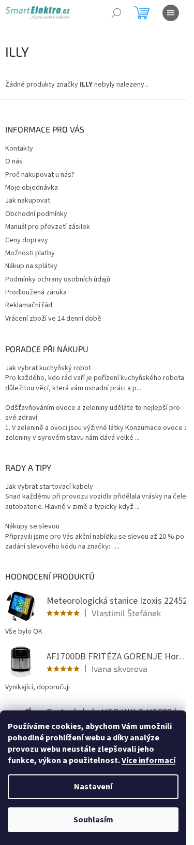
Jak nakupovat (27, 200)
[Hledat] (116, 13)
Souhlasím (93, 819)
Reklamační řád (28, 305)
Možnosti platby (30, 253)
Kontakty (19, 148)
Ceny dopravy (26, 240)
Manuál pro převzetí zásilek (47, 227)
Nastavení (93, 786)
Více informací (148, 760)
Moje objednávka (31, 188)
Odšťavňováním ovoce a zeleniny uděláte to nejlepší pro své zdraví (92, 413)
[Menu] (170, 13)
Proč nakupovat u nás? (39, 175)
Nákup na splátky (31, 266)
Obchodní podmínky (36, 214)
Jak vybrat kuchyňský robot (48, 368)
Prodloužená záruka (36, 292)
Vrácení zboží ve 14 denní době (53, 318)
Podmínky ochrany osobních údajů (57, 279)
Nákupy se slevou (32, 527)
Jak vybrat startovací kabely (49, 487)
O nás (14, 161)
